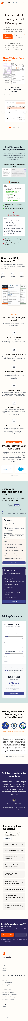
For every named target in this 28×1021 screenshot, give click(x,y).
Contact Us (7, 838)
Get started (14, 562)
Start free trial (7, 935)
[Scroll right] (24, 111)
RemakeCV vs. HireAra (8, 999)
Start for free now (7, 36)
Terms (4, 1006)
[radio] (11, 505)
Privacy (4, 1009)
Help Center (5, 980)
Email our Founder (8, 807)
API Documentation (7, 982)
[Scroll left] (3, 111)
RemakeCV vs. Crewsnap (8, 997)
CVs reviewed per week (10, 634)
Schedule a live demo (19, 36)
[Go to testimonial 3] (13, 127)
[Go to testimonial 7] (18, 127)
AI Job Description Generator (9, 978)
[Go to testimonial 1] (10, 127)
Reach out (14, 601)
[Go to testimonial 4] (14, 127)
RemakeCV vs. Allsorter (8, 992)
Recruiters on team (9, 642)
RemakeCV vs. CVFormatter (9, 994)
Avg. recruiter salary (9, 651)
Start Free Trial (17, 2)
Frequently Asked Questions (9, 985)
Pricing (4, 970)
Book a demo (20, 935)
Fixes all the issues (8, 48)
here (23, 756)
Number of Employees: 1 (14, 510)
